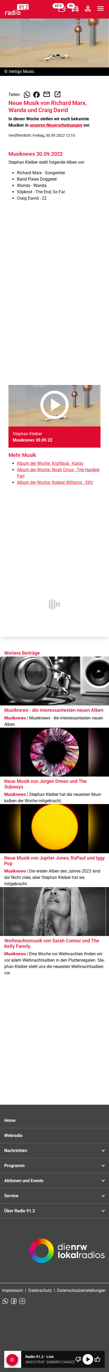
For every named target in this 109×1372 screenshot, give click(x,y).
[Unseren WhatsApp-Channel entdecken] (5, 1301)
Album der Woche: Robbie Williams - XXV (55, 482)
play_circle (87, 1359)
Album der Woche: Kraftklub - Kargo (50, 463)
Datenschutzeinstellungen (81, 1290)
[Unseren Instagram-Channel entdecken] (22, 1301)
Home (10, 1120)
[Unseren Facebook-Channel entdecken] (14, 1301)
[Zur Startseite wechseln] (17, 9)
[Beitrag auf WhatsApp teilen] (27, 94)
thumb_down (78, 1359)
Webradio (13, 1135)
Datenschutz (40, 1290)
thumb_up (97, 1359)
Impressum (12, 1290)
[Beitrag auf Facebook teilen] (36, 94)
